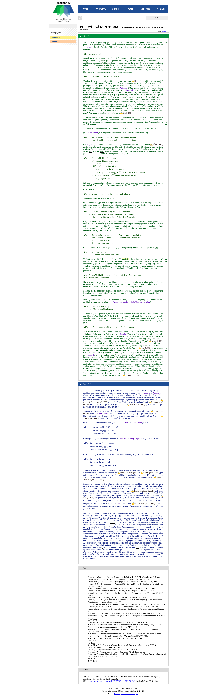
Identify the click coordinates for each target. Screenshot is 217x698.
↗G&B (125, 423)
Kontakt (160, 9)
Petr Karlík (165, 31)
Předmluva (100, 9)
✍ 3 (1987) (155, 341)
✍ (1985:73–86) (131, 375)
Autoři (130, 9)
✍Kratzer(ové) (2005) (150, 473)
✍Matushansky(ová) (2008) (143, 503)
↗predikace (88, 47)
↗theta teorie (137, 423)
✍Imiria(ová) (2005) (136, 404)
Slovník (115, 9)
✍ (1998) (144, 348)
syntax (55, 41)
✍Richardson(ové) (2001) (142, 491)
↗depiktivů (145, 393)
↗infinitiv (123, 88)
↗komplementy (92, 133)
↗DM (119, 503)
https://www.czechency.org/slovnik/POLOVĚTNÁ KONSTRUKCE (112, 681)
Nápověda (145, 9)
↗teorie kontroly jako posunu (131, 439)
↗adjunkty (90, 145)
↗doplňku (122, 334)
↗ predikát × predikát (131, 302)
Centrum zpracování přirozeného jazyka (126, 694)
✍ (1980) (125, 113)
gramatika (56, 37)
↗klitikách (90, 355)
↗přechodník (128, 90)
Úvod (85, 9)
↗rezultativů (157, 393)
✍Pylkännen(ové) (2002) (128, 473)
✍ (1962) (156, 145)
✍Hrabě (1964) (138, 81)
